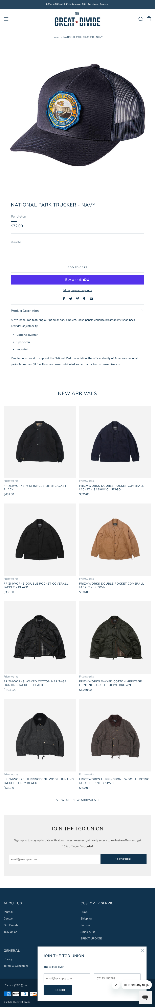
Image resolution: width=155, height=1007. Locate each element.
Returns (85, 925)
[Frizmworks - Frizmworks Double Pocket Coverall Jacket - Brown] (115, 540)
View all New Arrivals (76, 800)
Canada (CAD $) (14, 985)
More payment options (77, 290)
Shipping (86, 918)
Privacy (8, 959)
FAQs (84, 912)
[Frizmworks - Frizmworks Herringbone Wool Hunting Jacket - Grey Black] (40, 735)
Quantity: (16, 242)
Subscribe (123, 859)
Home (55, 37)
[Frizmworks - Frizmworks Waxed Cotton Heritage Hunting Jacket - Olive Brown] (115, 637)
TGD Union (10, 932)
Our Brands (11, 925)
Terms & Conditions (16, 966)
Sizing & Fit (88, 932)
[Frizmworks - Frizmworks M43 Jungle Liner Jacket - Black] (40, 442)
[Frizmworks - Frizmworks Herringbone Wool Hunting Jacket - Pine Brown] (115, 735)
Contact (8, 918)
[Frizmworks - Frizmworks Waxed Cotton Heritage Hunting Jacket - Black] (40, 637)
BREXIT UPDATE (91, 938)
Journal (8, 912)
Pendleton (18, 216)
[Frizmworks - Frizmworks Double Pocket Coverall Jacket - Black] (40, 540)
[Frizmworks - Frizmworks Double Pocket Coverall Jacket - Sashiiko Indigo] (115, 442)
